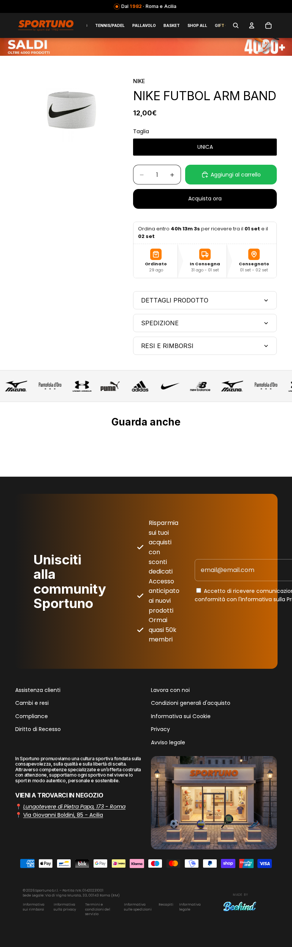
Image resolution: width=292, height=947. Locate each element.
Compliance (31, 716)
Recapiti (166, 904)
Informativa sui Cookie (181, 716)
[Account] (251, 25)
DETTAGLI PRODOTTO (174, 300)
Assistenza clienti (37, 690)
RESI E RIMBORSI (167, 346)
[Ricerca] (235, 25)
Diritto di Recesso (38, 729)
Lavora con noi (170, 690)
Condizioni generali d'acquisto (190, 703)
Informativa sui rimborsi (33, 907)
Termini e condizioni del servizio (97, 909)
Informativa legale (190, 907)
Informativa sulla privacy (65, 907)
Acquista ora (205, 198)
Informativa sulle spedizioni (138, 907)
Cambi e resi (32, 703)
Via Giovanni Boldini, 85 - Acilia (63, 815)
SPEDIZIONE (160, 323)
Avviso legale (168, 742)
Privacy (160, 729)
